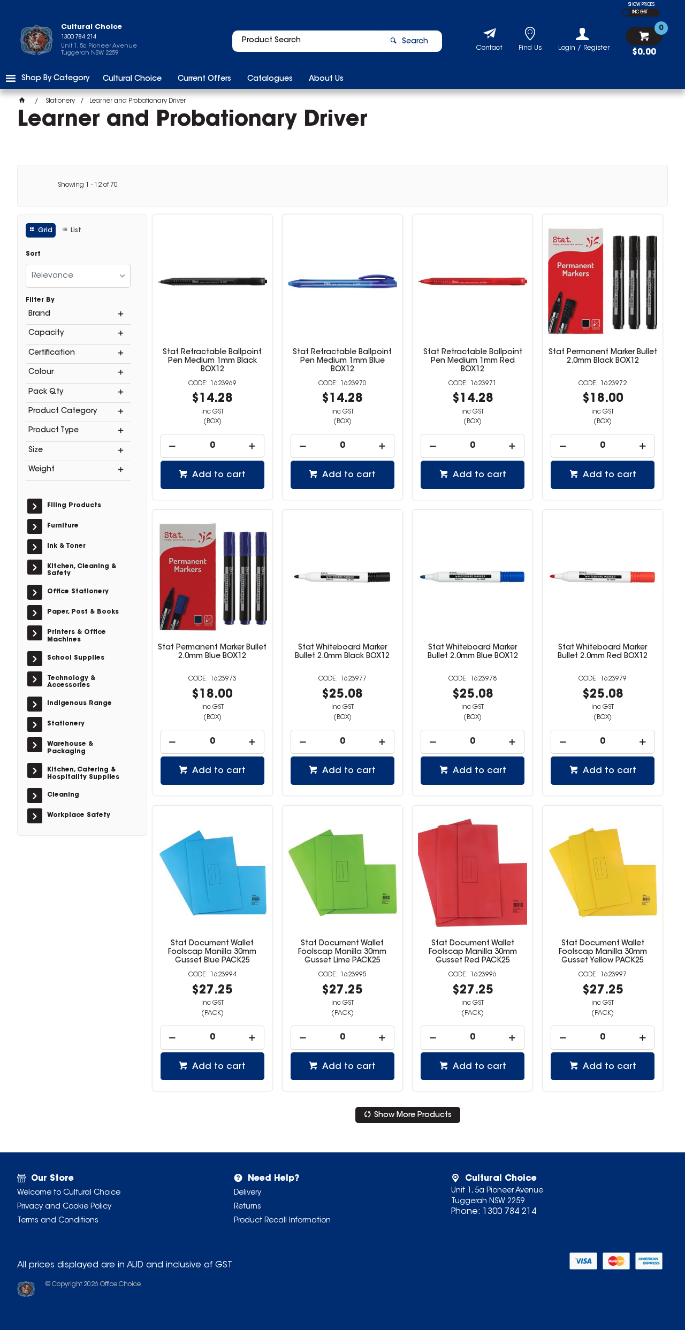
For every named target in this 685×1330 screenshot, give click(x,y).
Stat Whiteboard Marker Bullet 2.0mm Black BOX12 (342, 652)
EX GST (626, 13)
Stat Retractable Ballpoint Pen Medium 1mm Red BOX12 (472, 361)
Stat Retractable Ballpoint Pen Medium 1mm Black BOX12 (212, 361)
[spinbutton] (212, 445)
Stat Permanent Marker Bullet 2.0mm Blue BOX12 (212, 652)
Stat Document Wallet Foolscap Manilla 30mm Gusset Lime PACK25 (342, 952)
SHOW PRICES (641, 5)
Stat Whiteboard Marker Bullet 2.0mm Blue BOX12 (473, 652)
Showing (88, 185)
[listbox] (78, 276)
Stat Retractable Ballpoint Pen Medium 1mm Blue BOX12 (342, 361)
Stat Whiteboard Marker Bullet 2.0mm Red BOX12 (603, 652)
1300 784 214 (509, 1211)
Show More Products (413, 1115)
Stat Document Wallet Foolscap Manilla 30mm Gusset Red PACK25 (473, 952)
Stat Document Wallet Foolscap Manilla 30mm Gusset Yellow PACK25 (603, 952)
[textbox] (306, 41)
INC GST (640, 12)
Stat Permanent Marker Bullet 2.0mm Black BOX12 (603, 357)
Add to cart (218, 475)
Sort (33, 254)
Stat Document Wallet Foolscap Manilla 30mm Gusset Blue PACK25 (212, 952)
